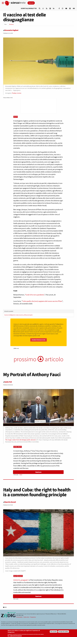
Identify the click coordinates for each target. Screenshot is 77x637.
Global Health (18, 447)
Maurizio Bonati (10, 502)
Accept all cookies (63, 631)
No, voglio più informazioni (15, 635)
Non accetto (53, 631)
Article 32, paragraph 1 (21, 580)
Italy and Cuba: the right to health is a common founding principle (37, 492)
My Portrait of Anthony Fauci (32, 374)
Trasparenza (33, 617)
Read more (38, 472)
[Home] (16, 3)
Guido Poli (8, 382)
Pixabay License (16, 93)
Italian (20, 474)
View (6, 25)
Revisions (11, 24)
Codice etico (26, 617)
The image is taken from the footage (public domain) (20, 440)
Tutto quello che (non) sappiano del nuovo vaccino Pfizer (42, 301)
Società (20, 576)
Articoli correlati (8, 311)
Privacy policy (19, 617)
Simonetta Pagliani (11, 30)
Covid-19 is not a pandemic (35, 295)
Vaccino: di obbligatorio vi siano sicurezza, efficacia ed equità (18, 315)
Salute (15, 116)
